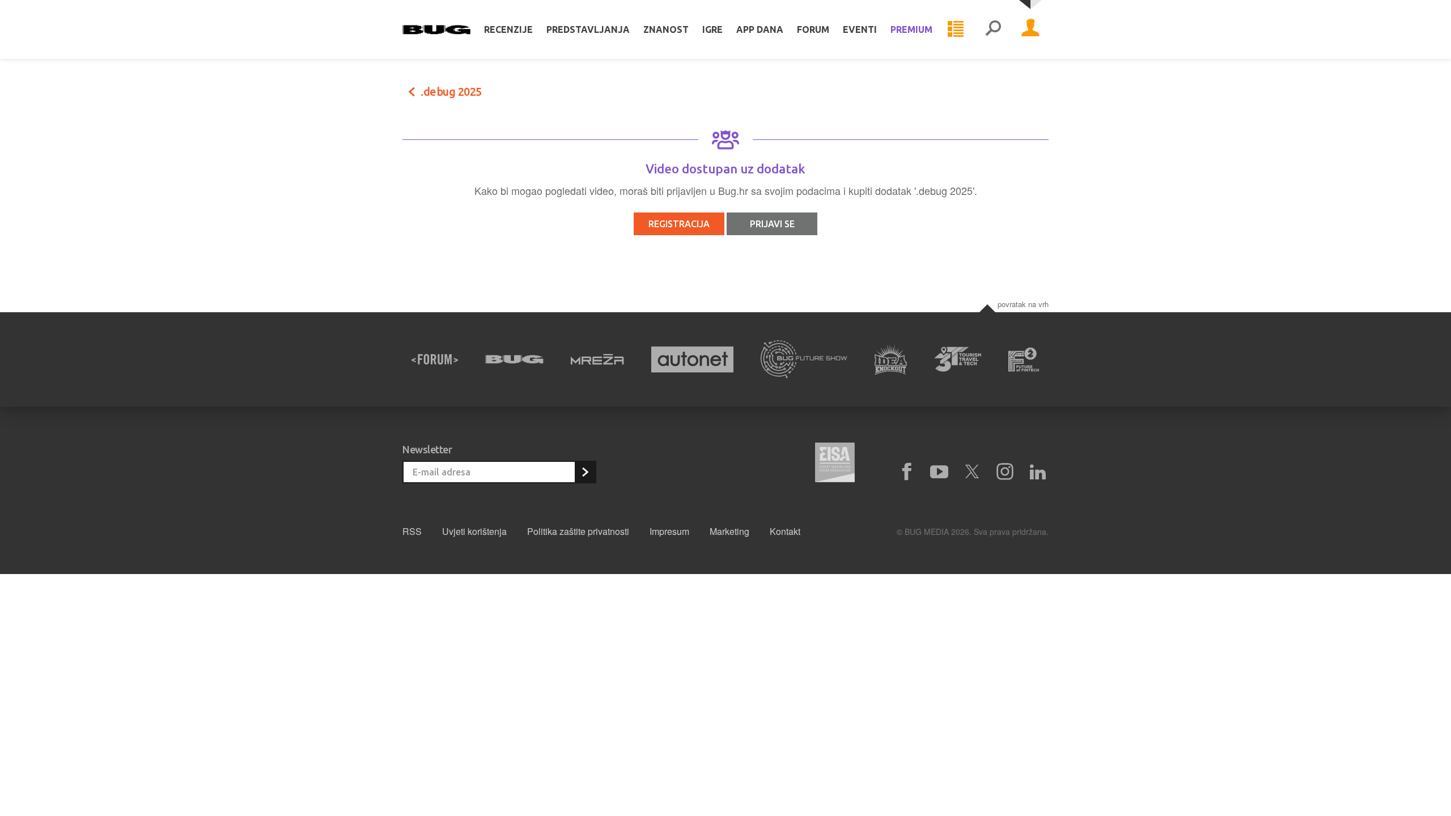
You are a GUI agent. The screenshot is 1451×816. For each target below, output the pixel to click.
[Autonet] (692, 359)
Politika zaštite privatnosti (578, 531)
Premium (911, 29)
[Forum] (434, 359)
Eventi (860, 29)
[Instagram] (1005, 472)
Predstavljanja (588, 29)
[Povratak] (411, 92)
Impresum (669, 531)
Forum (813, 29)
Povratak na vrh (1023, 304)
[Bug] (514, 359)
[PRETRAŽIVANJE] (993, 29)
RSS (412, 531)
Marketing (729, 531)
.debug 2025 (451, 91)
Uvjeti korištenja (474, 531)
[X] (972, 472)
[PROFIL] (1030, 29)
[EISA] (835, 464)
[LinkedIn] (1038, 472)
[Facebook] (906, 472)
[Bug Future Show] (804, 359)
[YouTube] (939, 472)
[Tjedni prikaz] (955, 29)
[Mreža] (597, 359)
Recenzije (508, 29)
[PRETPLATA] (585, 472)
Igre (712, 29)
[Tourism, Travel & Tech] (958, 359)
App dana (759, 29)
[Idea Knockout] (890, 360)
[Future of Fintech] (1024, 359)
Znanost (666, 29)
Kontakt (785, 531)
